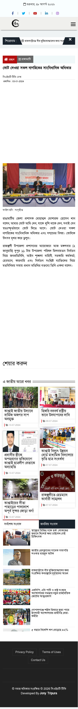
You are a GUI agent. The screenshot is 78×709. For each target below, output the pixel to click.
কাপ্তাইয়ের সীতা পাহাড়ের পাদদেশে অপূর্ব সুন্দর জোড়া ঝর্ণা (19, 507)
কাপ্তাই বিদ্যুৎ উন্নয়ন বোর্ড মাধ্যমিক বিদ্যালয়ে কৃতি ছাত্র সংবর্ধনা (57, 455)
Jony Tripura (48, 693)
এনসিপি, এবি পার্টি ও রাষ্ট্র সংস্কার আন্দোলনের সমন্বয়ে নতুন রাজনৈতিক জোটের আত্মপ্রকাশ (50, 593)
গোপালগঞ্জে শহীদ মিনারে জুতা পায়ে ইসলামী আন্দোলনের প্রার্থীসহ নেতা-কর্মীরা (50, 613)
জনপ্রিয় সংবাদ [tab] (49, 524)
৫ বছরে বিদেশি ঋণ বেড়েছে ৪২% (49, 630)
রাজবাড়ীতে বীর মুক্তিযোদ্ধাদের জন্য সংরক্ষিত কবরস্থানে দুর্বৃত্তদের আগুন (50, 571)
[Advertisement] (39, 124)
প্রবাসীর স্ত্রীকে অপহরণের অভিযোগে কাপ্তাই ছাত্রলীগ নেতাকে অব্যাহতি (19, 461)
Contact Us (38, 660)
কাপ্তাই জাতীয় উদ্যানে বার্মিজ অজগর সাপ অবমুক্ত (18, 415)
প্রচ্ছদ (11, 60)
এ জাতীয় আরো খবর (17, 381)
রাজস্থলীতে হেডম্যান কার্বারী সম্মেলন (54, 497)
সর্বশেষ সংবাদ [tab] (12, 524)
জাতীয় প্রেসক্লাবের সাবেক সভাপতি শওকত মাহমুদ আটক (49, 552)
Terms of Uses (51, 652)
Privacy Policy (24, 652)
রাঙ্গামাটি (26, 59)
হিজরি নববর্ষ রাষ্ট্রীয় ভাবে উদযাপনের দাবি (55, 413)
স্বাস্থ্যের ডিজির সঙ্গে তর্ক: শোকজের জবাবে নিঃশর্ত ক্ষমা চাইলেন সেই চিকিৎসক (49, 534)
